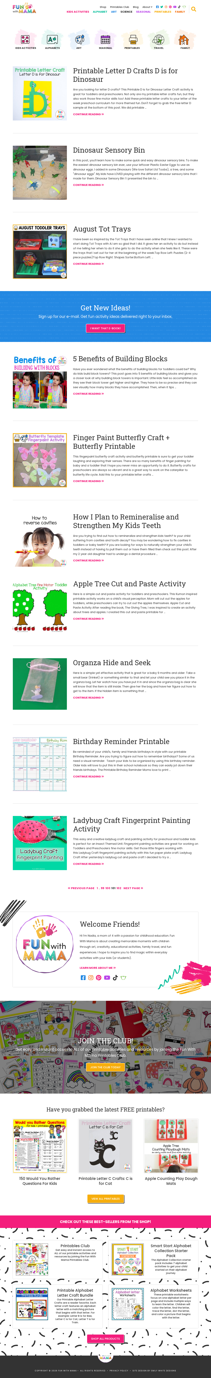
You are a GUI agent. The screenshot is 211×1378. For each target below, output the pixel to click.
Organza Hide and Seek (112, 662)
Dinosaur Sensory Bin (109, 150)
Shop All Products (105, 1339)
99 (103, 888)
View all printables (105, 1199)
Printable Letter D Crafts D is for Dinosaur (125, 75)
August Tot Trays (102, 228)
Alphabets (52, 47)
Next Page (132, 888)
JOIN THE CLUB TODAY (105, 1067)
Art (114, 11)
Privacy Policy (119, 1370)
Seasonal (143, 11)
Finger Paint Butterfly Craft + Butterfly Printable (121, 442)
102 (119, 888)
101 (113, 888)
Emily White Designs (163, 1370)
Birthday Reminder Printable (121, 741)
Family (180, 11)
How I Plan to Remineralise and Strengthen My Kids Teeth (126, 521)
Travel (159, 47)
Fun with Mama (24, 7)
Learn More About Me (96, 968)
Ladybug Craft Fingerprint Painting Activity (131, 824)
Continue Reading (87, 114)
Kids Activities (78, 11)
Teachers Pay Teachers (184, 7)
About (146, 7)
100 (108, 888)
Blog (136, 7)
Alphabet (100, 11)
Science (126, 11)
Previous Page (82, 888)
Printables (162, 11)
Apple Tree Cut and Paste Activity (129, 583)
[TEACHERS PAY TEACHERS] (123, 978)
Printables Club (119, 7)
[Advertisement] (56, 1038)
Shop (103, 7)
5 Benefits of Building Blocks (120, 358)
